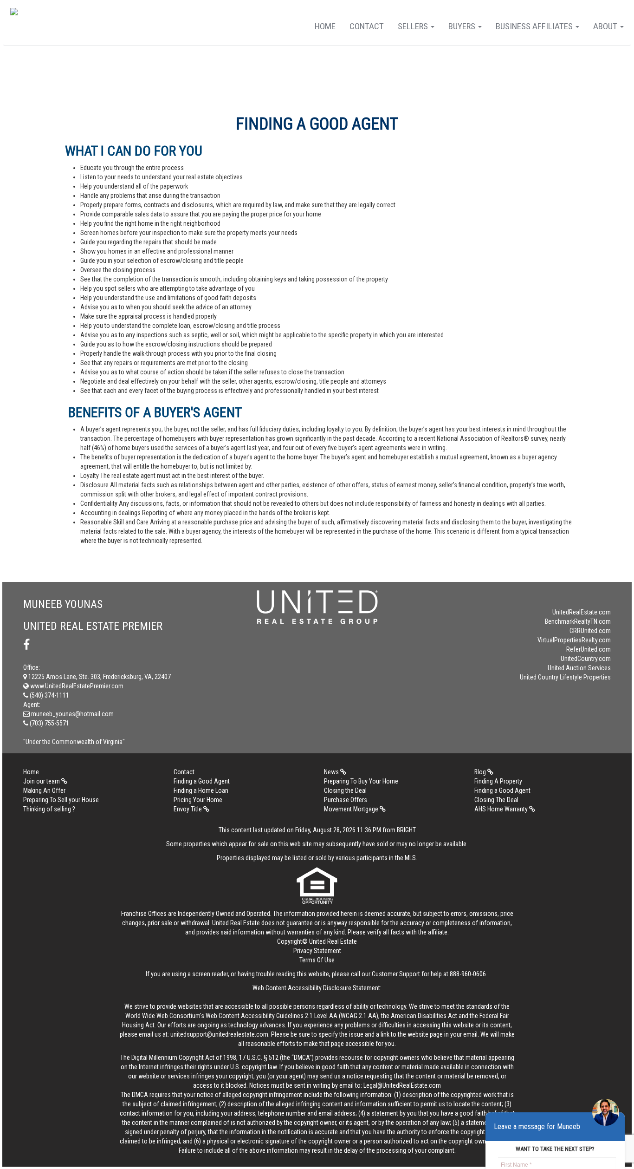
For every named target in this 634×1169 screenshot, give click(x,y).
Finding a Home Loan (201, 790)
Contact (366, 26)
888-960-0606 (468, 974)
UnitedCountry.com (586, 658)
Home (325, 26)
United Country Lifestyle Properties (565, 677)
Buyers (462, 26)
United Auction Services (579, 668)
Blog (480, 772)
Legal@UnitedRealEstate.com (402, 1085)
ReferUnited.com (588, 649)
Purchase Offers (345, 799)
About (606, 26)
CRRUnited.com (590, 630)
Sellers (414, 26)
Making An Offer (44, 790)
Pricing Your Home (198, 799)
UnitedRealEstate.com (581, 612)
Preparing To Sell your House (61, 799)
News (332, 772)
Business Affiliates (535, 26)
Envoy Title (188, 809)
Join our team (42, 781)
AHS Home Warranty (501, 809)
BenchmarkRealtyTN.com (578, 621)
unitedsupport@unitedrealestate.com (219, 1034)
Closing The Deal (496, 799)
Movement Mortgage (352, 809)
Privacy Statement (317, 950)
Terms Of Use (317, 960)
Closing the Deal (345, 790)
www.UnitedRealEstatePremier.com (76, 686)
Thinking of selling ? (49, 809)
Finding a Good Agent (202, 781)
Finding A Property (498, 781)
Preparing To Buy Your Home (361, 781)
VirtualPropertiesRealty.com (574, 640)
